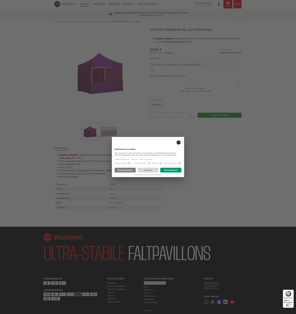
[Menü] (292, 291)
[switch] (288, 305)
